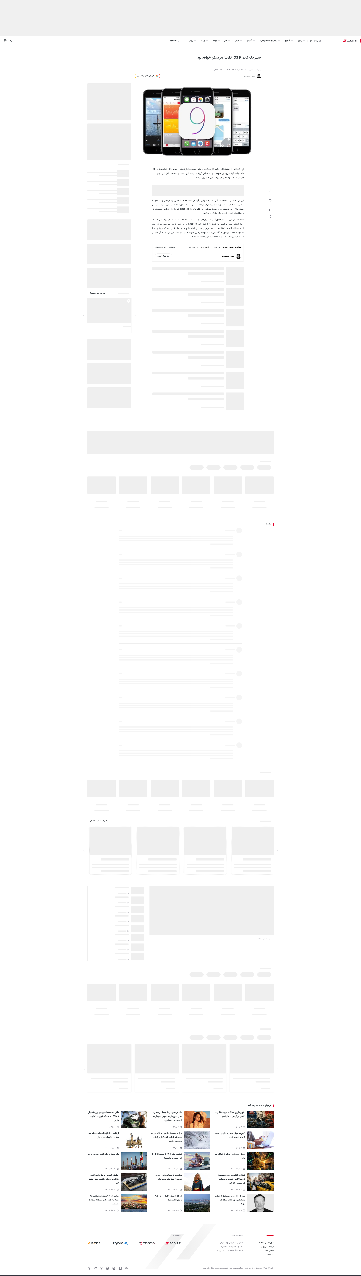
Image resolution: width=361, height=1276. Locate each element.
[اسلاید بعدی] (84, 315)
